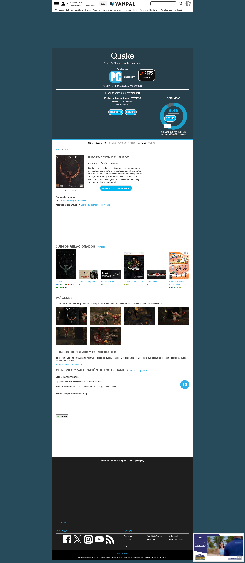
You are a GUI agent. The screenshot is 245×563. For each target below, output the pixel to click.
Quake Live (152, 281)
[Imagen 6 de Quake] (105, 316)
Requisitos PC (122, 104)
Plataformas (166, 9)
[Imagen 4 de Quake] (173, 316)
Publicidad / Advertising (156, 536)
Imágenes (141, 143)
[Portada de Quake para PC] (70, 171)
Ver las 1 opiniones (139, 370)
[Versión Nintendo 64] (129, 76)
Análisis (79, 9)
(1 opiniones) (104, 204)
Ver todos (102, 246)
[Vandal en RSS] (109, 539)
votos (173, 133)
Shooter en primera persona (128, 63)
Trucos (127, 9)
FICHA (90, 143)
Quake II (60, 281)
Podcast (178, 9)
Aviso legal (173, 536)
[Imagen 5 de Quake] (139, 316)
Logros (130, 112)
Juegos (96, 9)
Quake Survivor (108, 281)
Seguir (170, 118)
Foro (135, 9)
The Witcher (90, 6)
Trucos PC (116, 112)
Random (144, 9)
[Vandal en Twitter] (77, 539)
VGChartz (127, 547)
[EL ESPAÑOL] (188, 3)
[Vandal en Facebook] (67, 539)
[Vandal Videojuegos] (122, 3)
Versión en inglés (122, 553)
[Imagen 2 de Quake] (105, 336)
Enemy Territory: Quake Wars (176, 283)
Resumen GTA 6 (76, 2)
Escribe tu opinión (89, 204)
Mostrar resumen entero (116, 188)
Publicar (63, 416)
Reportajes (107, 9)
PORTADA (59, 9)
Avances (118, 9)
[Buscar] (180, 3)
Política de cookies (176, 539)
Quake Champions (87, 281)
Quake (122, 55)
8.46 (174, 110)
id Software (128, 102)
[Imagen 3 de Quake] (71, 336)
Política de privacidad (155, 539)
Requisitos (100, 143)
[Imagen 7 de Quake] (71, 316)
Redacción (128, 536)
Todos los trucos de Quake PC (69, 364)
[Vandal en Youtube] (99, 539)
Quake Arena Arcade (133, 281)
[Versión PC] (115, 77)
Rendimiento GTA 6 (77, 6)
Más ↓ (103, 4)
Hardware (154, 9)
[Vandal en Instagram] (88, 539)
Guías (88, 9)
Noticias (69, 9)
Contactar (127, 539)
